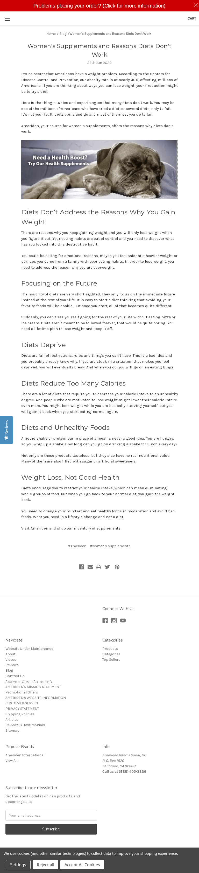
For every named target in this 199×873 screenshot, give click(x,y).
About (10, 654)
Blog (9, 670)
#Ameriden (77, 546)
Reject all (45, 865)
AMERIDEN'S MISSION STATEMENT (33, 687)
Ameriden (39, 528)
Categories (111, 654)
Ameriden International (25, 755)
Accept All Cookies (82, 865)
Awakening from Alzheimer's (29, 681)
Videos (10, 659)
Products (110, 648)
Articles (11, 719)
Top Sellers (111, 659)
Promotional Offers (21, 692)
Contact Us (15, 676)
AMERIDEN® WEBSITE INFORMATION (35, 698)
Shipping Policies (19, 714)
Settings (18, 865)
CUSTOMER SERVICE (22, 703)
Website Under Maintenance (29, 648)
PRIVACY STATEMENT (22, 708)
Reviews (12, 665)
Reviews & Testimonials (25, 725)
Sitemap (12, 730)
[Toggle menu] (7, 18)
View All (11, 760)
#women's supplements (110, 546)
